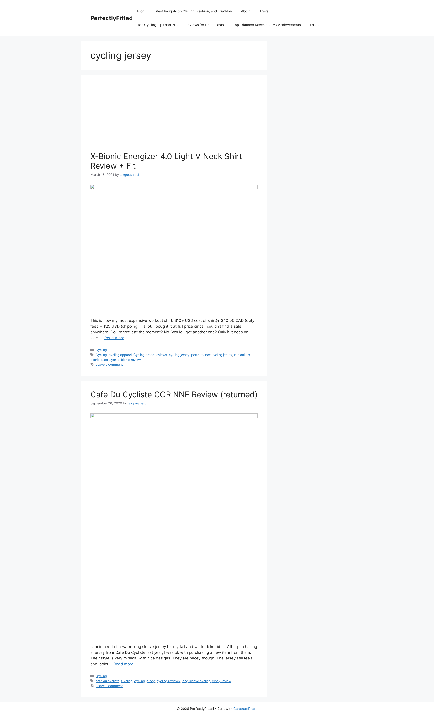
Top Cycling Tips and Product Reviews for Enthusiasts (180, 25)
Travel (264, 11)
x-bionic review (129, 360)
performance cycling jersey (211, 355)
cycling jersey (179, 355)
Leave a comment (109, 364)
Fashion (316, 25)
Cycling (101, 350)
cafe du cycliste (107, 681)
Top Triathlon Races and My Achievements (267, 25)
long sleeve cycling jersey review (206, 681)
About (245, 11)
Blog (140, 11)
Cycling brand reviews (150, 355)
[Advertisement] (174, 117)
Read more (114, 338)
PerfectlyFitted (111, 18)
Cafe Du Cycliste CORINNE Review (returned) (174, 394)
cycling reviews (168, 681)
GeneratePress (245, 709)
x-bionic (240, 355)
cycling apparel (120, 355)
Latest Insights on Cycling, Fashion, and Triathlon (192, 11)
